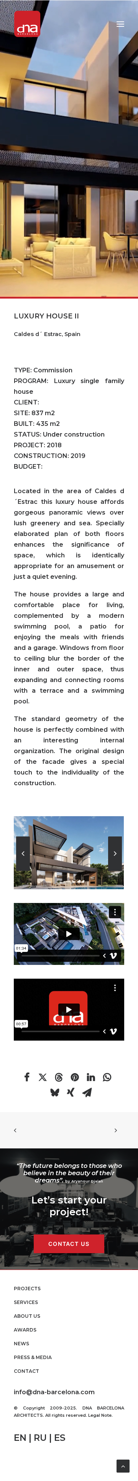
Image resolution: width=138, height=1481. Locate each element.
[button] (120, 24)
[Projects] (69, 149)
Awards (25, 1330)
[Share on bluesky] (54, 1092)
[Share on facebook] (26, 1077)
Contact (26, 1371)
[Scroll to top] (123, 1465)
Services (26, 1302)
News (21, 1343)
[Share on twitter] (43, 1077)
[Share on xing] (71, 1092)
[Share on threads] (59, 1077)
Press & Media (33, 1357)
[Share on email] (87, 1092)
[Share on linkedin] (91, 1077)
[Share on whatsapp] (107, 1077)
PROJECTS (27, 1288)
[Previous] (23, 870)
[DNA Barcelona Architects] (27, 23)
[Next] (115, 870)
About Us (27, 1316)
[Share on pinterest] (75, 1077)
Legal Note (100, 1415)
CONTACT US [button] (68, 1244)
